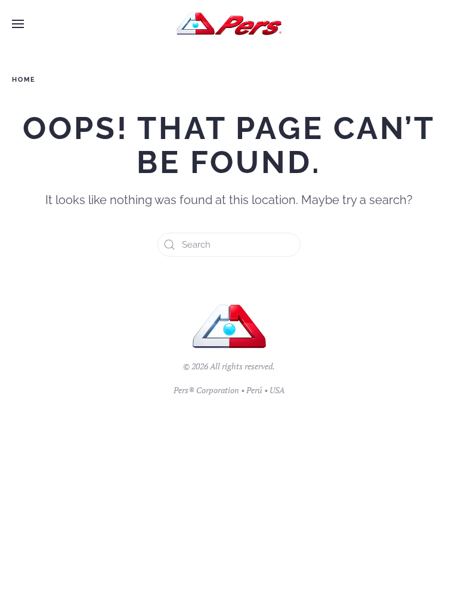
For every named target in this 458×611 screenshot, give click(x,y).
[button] (18, 24)
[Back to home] (229, 24)
